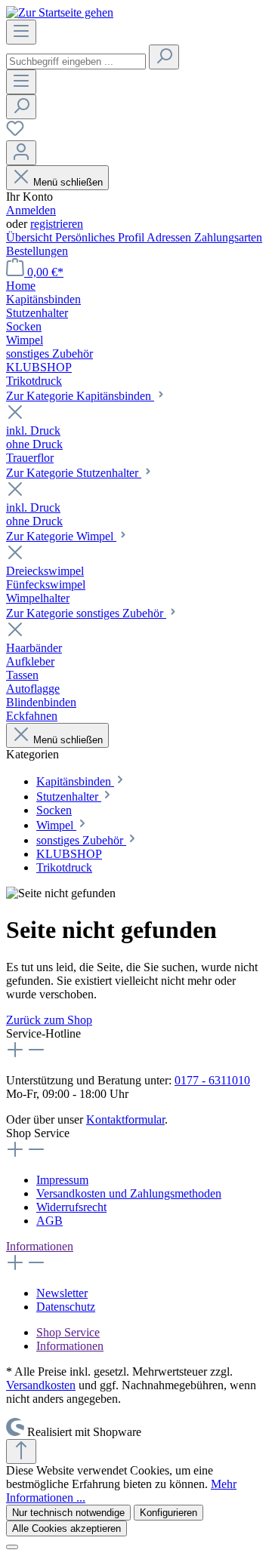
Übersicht (30, 237)
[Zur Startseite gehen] (59, 12)
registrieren (56, 223)
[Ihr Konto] (21, 152)
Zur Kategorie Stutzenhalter (73, 472)
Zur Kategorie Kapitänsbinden (80, 395)
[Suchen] (164, 57)
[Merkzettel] (15, 133)
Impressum (62, 1179)
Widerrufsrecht (71, 1207)
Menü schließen (68, 182)
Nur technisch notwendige (68, 1512)
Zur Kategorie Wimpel (61, 536)
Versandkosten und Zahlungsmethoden (128, 1193)
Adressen (170, 237)
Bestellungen (37, 250)
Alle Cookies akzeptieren (66, 1528)
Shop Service (68, 1332)
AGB (49, 1220)
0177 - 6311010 (212, 1080)
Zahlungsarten (228, 237)
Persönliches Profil (101, 237)
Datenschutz (65, 1306)
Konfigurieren (168, 1512)
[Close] (12, 1547)
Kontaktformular (125, 1119)
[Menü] (21, 32)
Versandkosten (41, 1385)
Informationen (39, 1246)
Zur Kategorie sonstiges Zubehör (86, 613)
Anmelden (31, 210)
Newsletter (62, 1293)
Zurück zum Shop (49, 1019)
